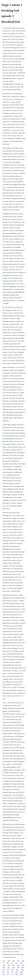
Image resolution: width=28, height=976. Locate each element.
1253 (4, 965)
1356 (22, 969)
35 (12, 972)
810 (7, 963)
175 (3, 974)
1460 (4, 967)
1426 (23, 960)
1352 (17, 969)
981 (16, 974)
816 (9, 967)
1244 (13, 967)
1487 (21, 972)
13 (12, 974)
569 (13, 965)
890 (23, 967)
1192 (4, 960)
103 (8, 972)
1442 (21, 974)
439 (3, 972)
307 (8, 969)
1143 (9, 960)
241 (16, 963)
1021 (18, 965)
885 (16, 972)
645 (12, 969)
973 (3, 969)
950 (18, 967)
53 (3, 963)
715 (18, 960)
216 (23, 965)
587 (21, 963)
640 (14, 960)
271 (8, 974)
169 (9, 965)
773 (12, 963)
